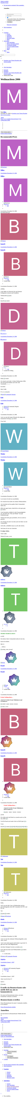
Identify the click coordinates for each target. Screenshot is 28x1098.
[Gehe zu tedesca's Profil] (14, 564)
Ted (2, 865)
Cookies (6, 1059)
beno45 (3, 250)
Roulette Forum (4, 2)
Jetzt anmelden (4, 1017)
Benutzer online (11, 38)
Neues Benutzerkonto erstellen (8, 1007)
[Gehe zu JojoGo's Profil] (3, 956)
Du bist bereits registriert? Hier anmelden (14, 5)
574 (8, 931)
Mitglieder (9, 36)
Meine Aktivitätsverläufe (13, 43)
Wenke (3, 460)
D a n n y (4, 339)
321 (8, 409)
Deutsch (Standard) (11, 1051)
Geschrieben (9, 173)
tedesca (3, 585)
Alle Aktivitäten (11, 42)
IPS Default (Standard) (12, 1057)
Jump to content (4, 1)
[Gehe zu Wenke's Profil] (14, 449)
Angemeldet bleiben (12, 19)
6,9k (8, 279)
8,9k (8, 489)
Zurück (8, 1072)
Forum (8, 34)
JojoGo (3, 965)
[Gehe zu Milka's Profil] (14, 109)
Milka (4, 112)
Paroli (3, 671)
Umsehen (6, 32)
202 (8, 895)
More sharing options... (6, 132)
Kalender (9, 35)
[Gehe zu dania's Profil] (3, 916)
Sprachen (6, 1050)
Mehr (8, 39)
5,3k (8, 369)
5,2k (8, 688)
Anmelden (9, 22)
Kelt (2, 403)
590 (8, 206)
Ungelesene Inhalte (11, 45)
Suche (8, 48)
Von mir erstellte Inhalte (13, 46)
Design (5, 1054)
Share (2, 117)
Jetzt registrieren (8, 27)
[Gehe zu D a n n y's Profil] (14, 329)
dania (2, 925)
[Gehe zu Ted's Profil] (14, 854)
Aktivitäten (6, 41)
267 (8, 971)
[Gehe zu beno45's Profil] (14, 239)
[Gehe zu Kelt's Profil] (2, 394)
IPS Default (10, 1056)
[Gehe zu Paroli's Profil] (3, 662)
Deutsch (9, 1053)
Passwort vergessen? (12, 24)
